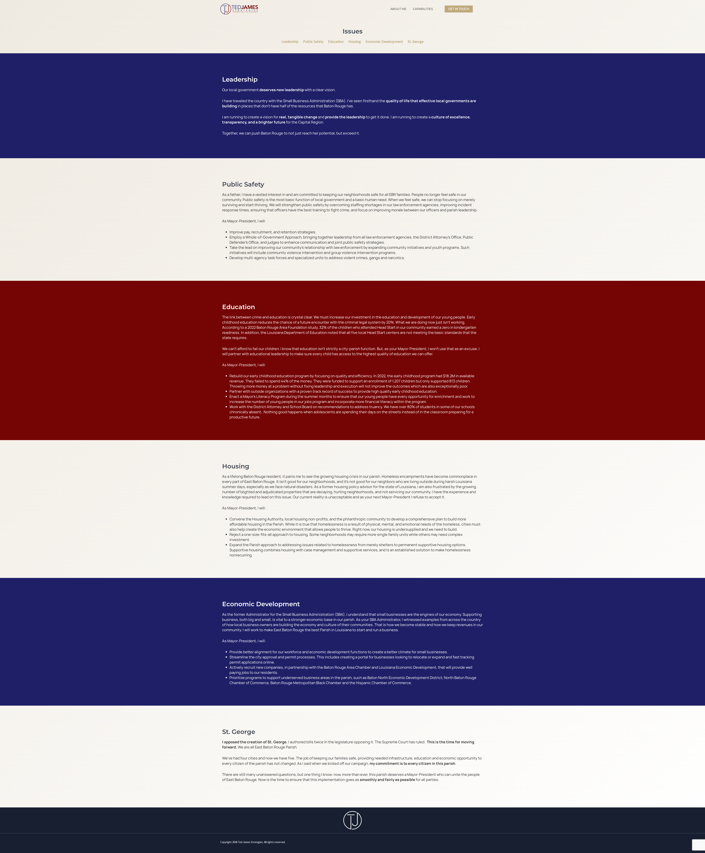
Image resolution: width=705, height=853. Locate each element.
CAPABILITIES (423, 9)
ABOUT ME (398, 9)
